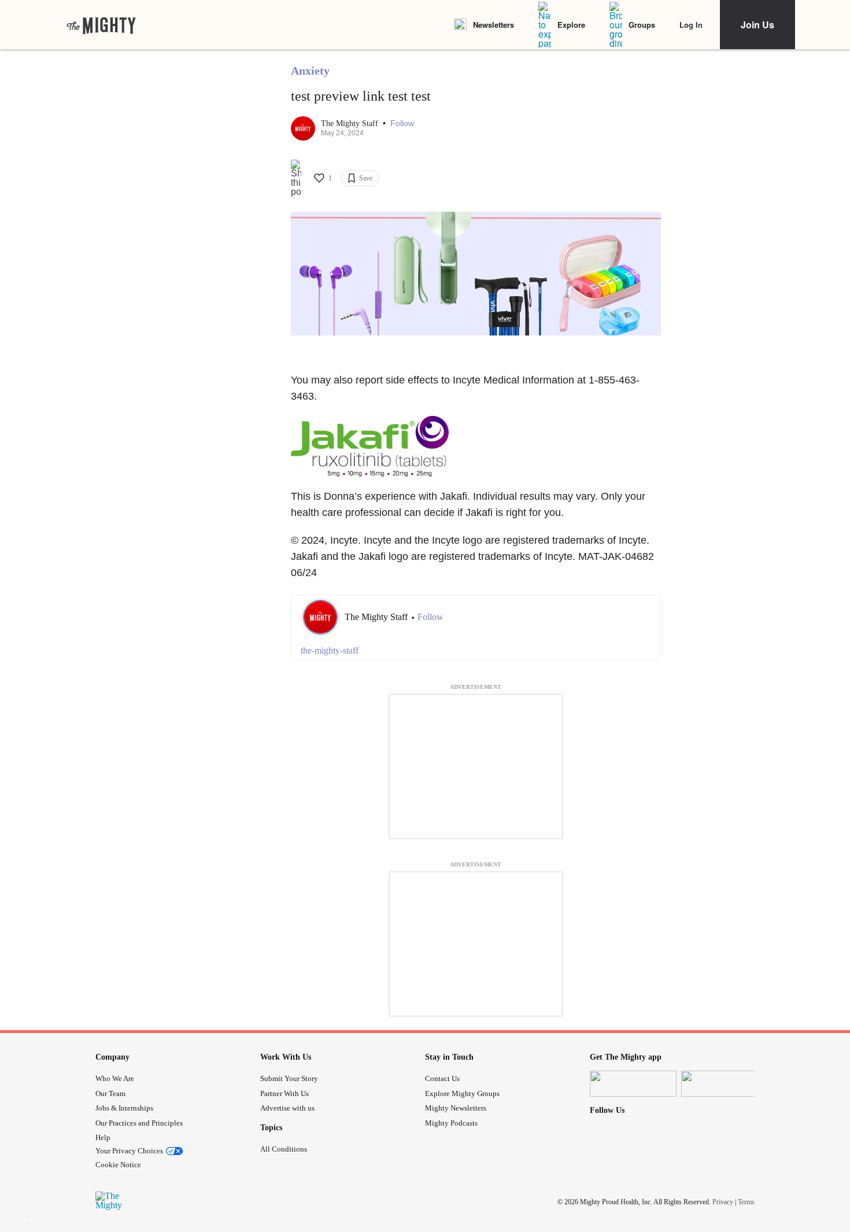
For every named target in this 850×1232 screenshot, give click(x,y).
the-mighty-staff (330, 650)
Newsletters (493, 24)
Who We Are (114, 1078)
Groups (642, 24)
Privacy (722, 1202)
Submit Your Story (289, 1078)
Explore (571, 24)
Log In (691, 24)
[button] (402, 123)
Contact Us (442, 1078)
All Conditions (283, 1149)
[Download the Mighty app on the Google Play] (724, 1084)
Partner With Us (284, 1093)
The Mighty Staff (350, 123)
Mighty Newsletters (455, 1108)
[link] (101, 25)
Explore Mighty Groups (462, 1093)
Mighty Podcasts (451, 1123)
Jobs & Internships (124, 1108)
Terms (746, 1202)
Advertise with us (287, 1108)
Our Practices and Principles (139, 1123)
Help (102, 1137)
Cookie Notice (118, 1164)
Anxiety (310, 70)
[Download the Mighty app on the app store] (633, 1084)
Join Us (757, 24)
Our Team (110, 1093)
